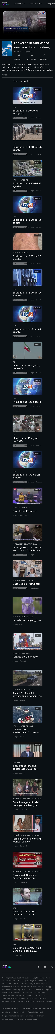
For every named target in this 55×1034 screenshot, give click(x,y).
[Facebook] (38, 966)
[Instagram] (45, 966)
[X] (51, 966)
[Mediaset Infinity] (5, 4)
